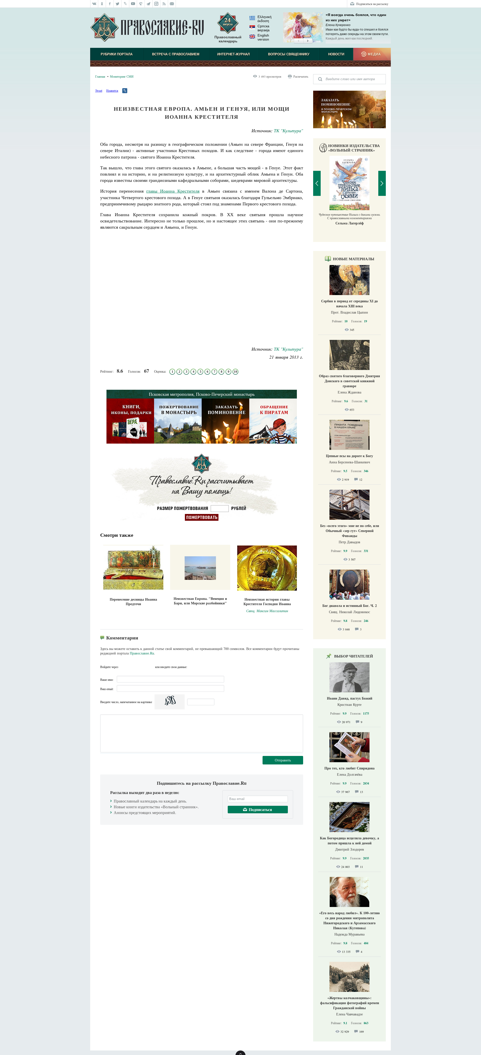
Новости (336, 54)
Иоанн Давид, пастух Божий (349, 698)
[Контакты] (172, 4)
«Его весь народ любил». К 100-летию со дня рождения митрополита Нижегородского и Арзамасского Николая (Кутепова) (349, 920)
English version (263, 37)
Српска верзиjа (264, 28)
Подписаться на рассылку (372, 4)
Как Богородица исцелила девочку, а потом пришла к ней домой (349, 840)
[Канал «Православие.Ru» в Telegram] (149, 4)
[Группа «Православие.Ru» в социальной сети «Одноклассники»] (102, 4)
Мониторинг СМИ (122, 76)
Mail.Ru (151, 667)
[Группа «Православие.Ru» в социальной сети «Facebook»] (110, 4)
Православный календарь (228, 39)
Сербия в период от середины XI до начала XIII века (349, 303)
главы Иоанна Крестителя (172, 191)
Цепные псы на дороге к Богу (349, 455)
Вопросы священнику (288, 54)
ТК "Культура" (288, 130)
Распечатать (300, 76)
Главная (100, 76)
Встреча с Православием (175, 54)
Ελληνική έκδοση (265, 19)
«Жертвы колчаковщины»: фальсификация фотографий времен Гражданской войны (349, 1002)
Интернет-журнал (233, 54)
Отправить (283, 760)
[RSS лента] (164, 4)
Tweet (98, 90)
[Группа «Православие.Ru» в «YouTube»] (133, 4)
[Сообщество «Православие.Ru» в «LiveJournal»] (125, 4)
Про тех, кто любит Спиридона (349, 768)
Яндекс (142, 667)
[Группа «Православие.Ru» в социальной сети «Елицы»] (141, 4)
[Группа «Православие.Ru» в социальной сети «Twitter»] (118, 4)
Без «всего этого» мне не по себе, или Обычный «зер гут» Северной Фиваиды (349, 530)
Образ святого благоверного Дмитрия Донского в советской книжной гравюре (349, 380)
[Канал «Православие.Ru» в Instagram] (156, 4)
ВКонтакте (133, 667)
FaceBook (123, 667)
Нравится (112, 90)
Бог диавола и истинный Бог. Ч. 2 (349, 605)
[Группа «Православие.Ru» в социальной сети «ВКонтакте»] (94, 4)
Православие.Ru (142, 653)
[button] (298, 41)
